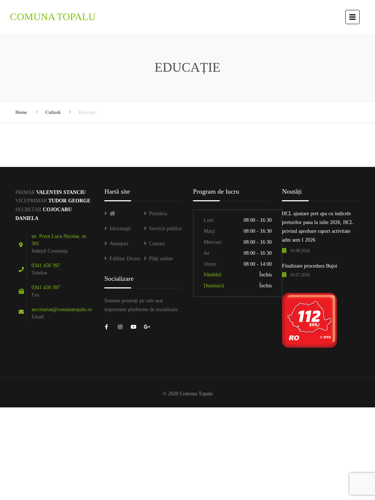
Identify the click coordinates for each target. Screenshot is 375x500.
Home (21, 112)
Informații (120, 228)
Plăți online (161, 258)
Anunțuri (118, 243)
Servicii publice (165, 228)
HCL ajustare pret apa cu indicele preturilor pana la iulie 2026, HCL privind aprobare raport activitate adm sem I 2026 (317, 226)
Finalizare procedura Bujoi (309, 266)
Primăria (158, 213)
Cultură (52, 112)
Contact (157, 243)
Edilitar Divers (124, 258)
